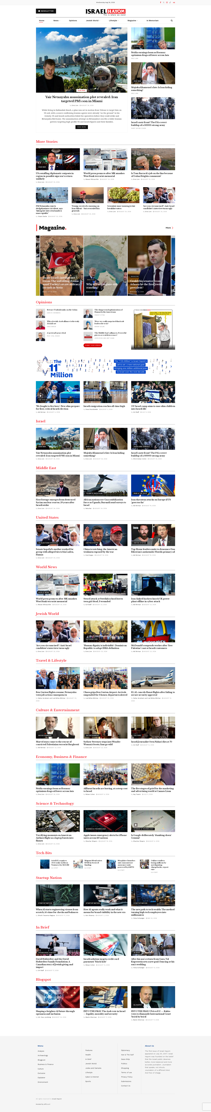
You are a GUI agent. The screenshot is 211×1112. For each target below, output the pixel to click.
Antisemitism (151, 200)
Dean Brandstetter (92, 409)
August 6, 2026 (103, 794)
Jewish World (47, 614)
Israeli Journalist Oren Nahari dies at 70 (151, 742)
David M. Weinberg (53, 313)
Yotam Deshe (42, 216)
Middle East (46, 468)
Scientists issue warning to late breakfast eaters (121, 207)
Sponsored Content (47, 953)
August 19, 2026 (149, 505)
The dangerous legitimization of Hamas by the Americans (109, 311)
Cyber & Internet (92, 1077)
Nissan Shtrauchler (92, 179)
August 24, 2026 (53, 508)
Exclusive (41, 1073)
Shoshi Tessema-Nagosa (46, 915)
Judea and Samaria (142, 116)
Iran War (81, 90)
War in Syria (43, 493)
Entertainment (45, 735)
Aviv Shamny (90, 915)
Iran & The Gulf (140, 493)
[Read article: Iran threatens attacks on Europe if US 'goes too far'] (153, 485)
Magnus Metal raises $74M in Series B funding (93, 863)
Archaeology (43, 1055)
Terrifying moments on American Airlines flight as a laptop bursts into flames (55, 838)
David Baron (51, 326)
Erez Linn (75, 105)
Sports (88, 1081)
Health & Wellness (118, 200)
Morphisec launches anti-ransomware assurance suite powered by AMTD (126, 864)
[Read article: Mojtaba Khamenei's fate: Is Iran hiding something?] (153, 73)
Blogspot (43, 980)
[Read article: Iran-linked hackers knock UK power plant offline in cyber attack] (153, 585)
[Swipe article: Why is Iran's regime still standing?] (105, 266)
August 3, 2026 (106, 409)
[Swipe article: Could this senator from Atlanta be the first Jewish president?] (149, 266)
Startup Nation (49, 878)
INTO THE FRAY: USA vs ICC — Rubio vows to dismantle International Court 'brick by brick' (151, 1014)
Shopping (125, 1068)
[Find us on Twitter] (163, 2)
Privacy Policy (126, 1077)
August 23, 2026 (100, 604)
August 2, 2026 (103, 915)
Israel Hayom (57, 1099)
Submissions (126, 1081)
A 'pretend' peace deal (56, 333)
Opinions (73, 20)
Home (41, 20)
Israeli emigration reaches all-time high (104, 406)
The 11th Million (45, 400)
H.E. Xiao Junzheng (44, 1017)
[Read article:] (153, 329)
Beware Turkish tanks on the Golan (62, 310)
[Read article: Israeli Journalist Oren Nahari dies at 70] (153, 728)
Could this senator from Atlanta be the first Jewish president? (146, 284)
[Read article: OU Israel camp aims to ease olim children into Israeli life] (153, 392)
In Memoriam (152, 20)
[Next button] (173, 266)
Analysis (47, 273)
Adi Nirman (42, 412)
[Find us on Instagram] (167, 2)
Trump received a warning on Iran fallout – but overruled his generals (86, 208)
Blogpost (41, 1060)
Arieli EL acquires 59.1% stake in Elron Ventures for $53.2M (60, 863)
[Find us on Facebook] (160, 2)
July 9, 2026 (146, 412)
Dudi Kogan (89, 555)
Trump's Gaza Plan (94, 493)
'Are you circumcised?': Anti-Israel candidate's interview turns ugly (158, 207)
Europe (89, 592)
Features (88, 1050)
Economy (138, 46)
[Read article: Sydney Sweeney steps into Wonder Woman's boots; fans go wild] (105, 728)
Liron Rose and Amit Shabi (104, 338)
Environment (43, 1082)
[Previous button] (38, 266)
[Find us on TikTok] (170, 2)
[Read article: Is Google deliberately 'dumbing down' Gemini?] (153, 821)
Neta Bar (89, 508)
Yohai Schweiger (139, 918)
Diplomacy (138, 167)
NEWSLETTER (47, 11)
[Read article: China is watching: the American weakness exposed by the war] (105, 535)
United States (47, 517)
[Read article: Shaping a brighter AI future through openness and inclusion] (58, 997)
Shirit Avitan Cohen (138, 128)
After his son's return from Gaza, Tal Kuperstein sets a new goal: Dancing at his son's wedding (152, 962)
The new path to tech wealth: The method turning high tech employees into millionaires (153, 912)
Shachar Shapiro (91, 841)
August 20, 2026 (53, 558)
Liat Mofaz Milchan (92, 698)
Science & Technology (55, 804)
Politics (124, 1064)
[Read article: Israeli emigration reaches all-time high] (105, 392)
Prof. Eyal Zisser (53, 336)
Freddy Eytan (100, 315)
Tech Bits (44, 853)
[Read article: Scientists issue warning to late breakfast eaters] (123, 195)
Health (88, 1055)
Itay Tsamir (137, 794)
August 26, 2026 (87, 105)
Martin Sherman (91, 1017)
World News (91, 167)
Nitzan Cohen (90, 794)
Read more (82, 127)
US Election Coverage (48, 543)
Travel (41, 686)
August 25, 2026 (53, 182)
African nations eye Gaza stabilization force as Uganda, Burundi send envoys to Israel (105, 502)
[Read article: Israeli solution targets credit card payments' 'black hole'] (105, 945)
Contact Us (125, 1086)
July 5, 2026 (148, 794)
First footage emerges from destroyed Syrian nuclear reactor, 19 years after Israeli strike (55, 502)
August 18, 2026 (102, 555)
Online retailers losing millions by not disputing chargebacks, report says (159, 865)
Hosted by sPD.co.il (43, 1104)
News (55, 20)
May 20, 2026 (152, 918)
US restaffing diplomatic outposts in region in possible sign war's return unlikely (55, 176)
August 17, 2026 (63, 915)
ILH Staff (136, 412)
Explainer (41, 1078)
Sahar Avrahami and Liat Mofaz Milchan (51, 698)
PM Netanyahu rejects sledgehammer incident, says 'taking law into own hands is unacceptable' (49, 209)
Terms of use (126, 1072)
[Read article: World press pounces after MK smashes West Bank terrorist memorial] (105, 159)
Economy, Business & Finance (61, 757)
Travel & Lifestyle (51, 661)
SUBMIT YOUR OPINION (93, 345)
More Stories (47, 142)
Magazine (132, 20)
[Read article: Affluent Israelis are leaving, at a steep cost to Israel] (105, 774)
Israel (40, 421)
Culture (137, 735)
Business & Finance (45, 1064)
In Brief (42, 927)
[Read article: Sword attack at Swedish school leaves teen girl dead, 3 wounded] (105, 585)
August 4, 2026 (54, 412)
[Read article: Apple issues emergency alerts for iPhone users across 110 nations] (105, 821)
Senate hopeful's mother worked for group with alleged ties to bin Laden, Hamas (55, 552)
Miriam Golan (99, 326)
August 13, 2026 (148, 745)
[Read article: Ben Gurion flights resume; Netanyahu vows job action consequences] (58, 678)
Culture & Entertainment (57, 710)
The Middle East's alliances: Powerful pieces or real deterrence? (110, 334)
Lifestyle (88, 1072)
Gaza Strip (125, 1059)
